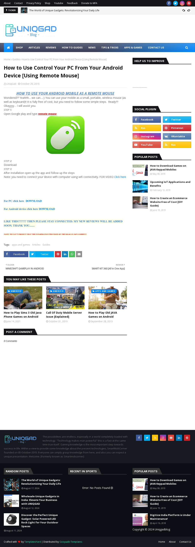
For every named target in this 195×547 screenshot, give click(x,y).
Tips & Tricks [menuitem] (109, 47)
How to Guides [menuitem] (72, 47)
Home (7, 59)
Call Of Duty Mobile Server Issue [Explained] (64, 314)
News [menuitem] (92, 47)
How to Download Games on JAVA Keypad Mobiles (168, 167)
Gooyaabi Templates (70, 541)
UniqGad (11, 83)
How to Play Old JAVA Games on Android (102, 314)
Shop (47, 3)
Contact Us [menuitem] (156, 47)
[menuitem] (8, 47)
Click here (120, 177)
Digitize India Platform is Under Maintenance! (170, 516)
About (7, 3)
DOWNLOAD (34, 201)
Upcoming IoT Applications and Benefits (170, 183)
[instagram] (182, 3)
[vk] (177, 136)
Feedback (72, 3)
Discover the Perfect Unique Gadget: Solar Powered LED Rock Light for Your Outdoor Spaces (39, 520)
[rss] (147, 128)
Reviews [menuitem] (51, 47)
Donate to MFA (89, 3)
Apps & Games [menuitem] (133, 47)
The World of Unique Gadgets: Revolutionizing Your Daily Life (64, 10)
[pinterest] (188, 3)
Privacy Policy (33, 3)
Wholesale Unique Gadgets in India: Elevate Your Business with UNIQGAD (40, 500)
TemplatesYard (32, 541)
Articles (36, 244)
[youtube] (147, 144)
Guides (16, 59)
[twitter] (175, 3)
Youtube (58, 3)
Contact (18, 3)
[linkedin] (179, 438)
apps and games (21, 244)
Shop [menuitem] (19, 47)
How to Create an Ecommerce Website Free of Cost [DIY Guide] (168, 201)
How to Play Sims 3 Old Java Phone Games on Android (23, 314)
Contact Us (185, 541)
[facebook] (168, 3)
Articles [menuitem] (34, 47)
